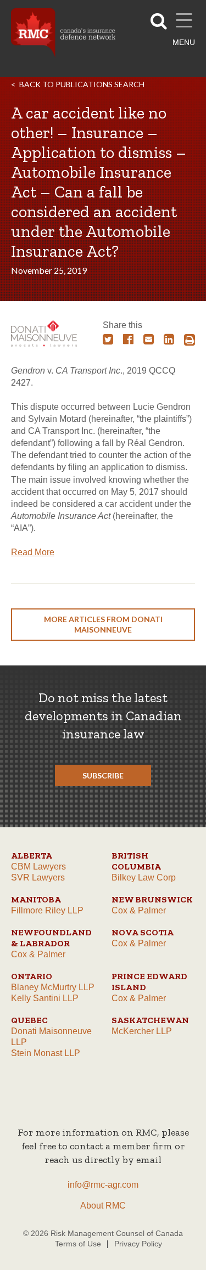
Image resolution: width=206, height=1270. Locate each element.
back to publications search (81, 84)
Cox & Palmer (139, 910)
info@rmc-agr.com (103, 1184)
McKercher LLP (142, 1031)
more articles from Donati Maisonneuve (103, 624)
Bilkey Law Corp (144, 877)
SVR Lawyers (38, 877)
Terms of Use (78, 1243)
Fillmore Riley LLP (47, 910)
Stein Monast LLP (45, 1053)
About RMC (103, 1205)
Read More (32, 552)
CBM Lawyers (38, 866)
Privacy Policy (138, 1243)
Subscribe (103, 775)
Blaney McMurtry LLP (52, 987)
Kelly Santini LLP (45, 998)
